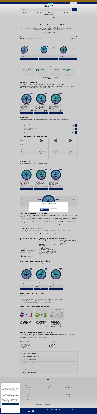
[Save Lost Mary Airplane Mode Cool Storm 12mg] (40, 46)
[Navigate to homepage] (48, 379)
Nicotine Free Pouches (41, 12)
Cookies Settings (10, 409)
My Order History (28, 390)
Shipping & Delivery (28, 397)
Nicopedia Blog (68, 390)
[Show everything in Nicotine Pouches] (30, 12)
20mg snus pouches (45, 249)
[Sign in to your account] (65, 3)
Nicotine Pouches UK (68, 387)
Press (28, 399)
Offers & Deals (66, 12)
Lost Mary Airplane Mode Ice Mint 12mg (70, 144)
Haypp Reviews (28, 387)
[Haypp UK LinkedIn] (33, 411)
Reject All (10, 407)
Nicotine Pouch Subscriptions (68, 397)
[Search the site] (74, 9)
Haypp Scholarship (68, 394)
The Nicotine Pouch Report (68, 392)
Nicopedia (51, 14)
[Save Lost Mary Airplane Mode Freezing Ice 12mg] (21, 46)
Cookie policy (48, 389)
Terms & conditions (48, 385)
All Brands (46, 14)
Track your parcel (28, 396)
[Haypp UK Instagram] (29, 411)
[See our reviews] (50, 3)
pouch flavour (27, 335)
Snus (33, 12)
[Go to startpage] (48, 6)
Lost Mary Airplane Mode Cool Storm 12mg (55, 144)
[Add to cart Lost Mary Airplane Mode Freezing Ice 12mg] (76, 125)
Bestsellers (61, 12)
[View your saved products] (67, 3)
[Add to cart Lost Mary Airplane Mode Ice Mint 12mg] (76, 132)
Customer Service (28, 383)
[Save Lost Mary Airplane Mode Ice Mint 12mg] (60, 46)
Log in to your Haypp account (28, 389)
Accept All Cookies (10, 404)
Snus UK (68, 389)
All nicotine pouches (48, 334)
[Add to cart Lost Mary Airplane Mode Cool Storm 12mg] (76, 129)
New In (55, 12)
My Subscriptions (28, 392)
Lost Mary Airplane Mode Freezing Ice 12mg (41, 144)
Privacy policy (48, 387)
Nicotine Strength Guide (68, 396)
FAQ (28, 394)
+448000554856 (47, 404)
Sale (73, 12)
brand (40, 221)
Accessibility (48, 390)
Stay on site (54, 209)
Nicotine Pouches (26, 12)
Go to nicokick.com (44, 209)
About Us (68, 385)
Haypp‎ (40, 17)
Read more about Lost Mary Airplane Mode (48, 32)
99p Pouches (50, 12)
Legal (48, 383)
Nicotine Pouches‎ (45, 17)
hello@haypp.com (39, 404)
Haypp (68, 383)
